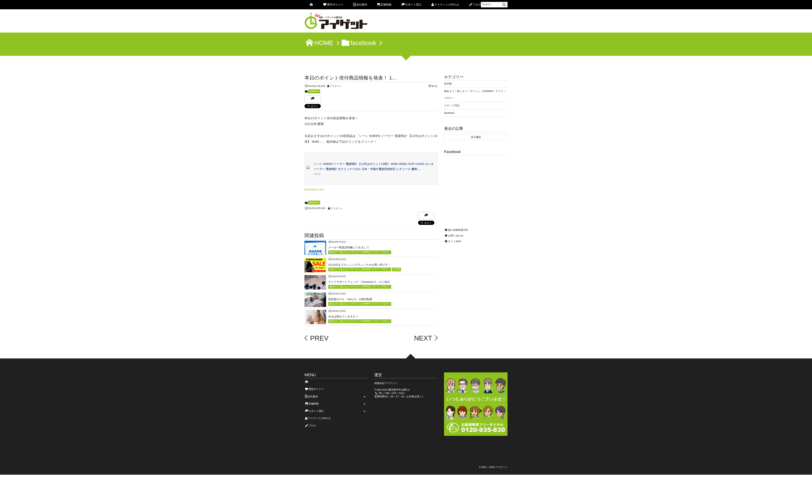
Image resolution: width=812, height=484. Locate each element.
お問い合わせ (456, 235)
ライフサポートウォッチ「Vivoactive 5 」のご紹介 (359, 281)
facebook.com (314, 189)
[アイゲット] (336, 22)
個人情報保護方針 (458, 229)
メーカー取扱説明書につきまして (348, 247)
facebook (314, 91)
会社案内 (361, 4)
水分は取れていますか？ (343, 316)
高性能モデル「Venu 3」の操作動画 (350, 299)
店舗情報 (386, 4)
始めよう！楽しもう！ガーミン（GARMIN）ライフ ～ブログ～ (359, 252)
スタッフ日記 (451, 105)
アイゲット (336, 86)
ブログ (477, 4)
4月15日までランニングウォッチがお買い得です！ (359, 264)
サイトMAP (454, 241)
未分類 (396, 269)
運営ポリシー (335, 4)
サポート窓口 (413, 4)
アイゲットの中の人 (446, 4)
